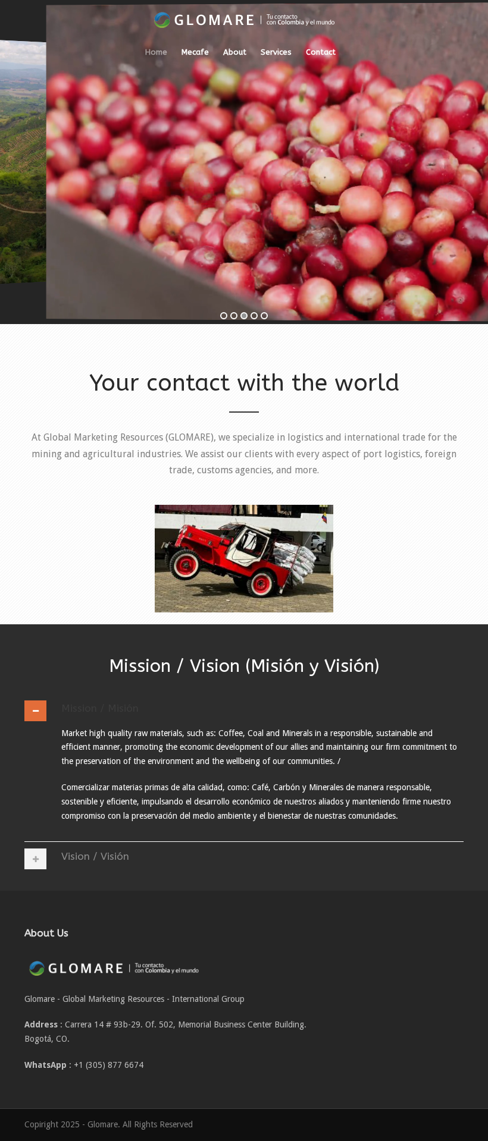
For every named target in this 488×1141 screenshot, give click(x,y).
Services (276, 52)
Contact (321, 52)
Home (156, 52)
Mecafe (195, 52)
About (234, 52)
